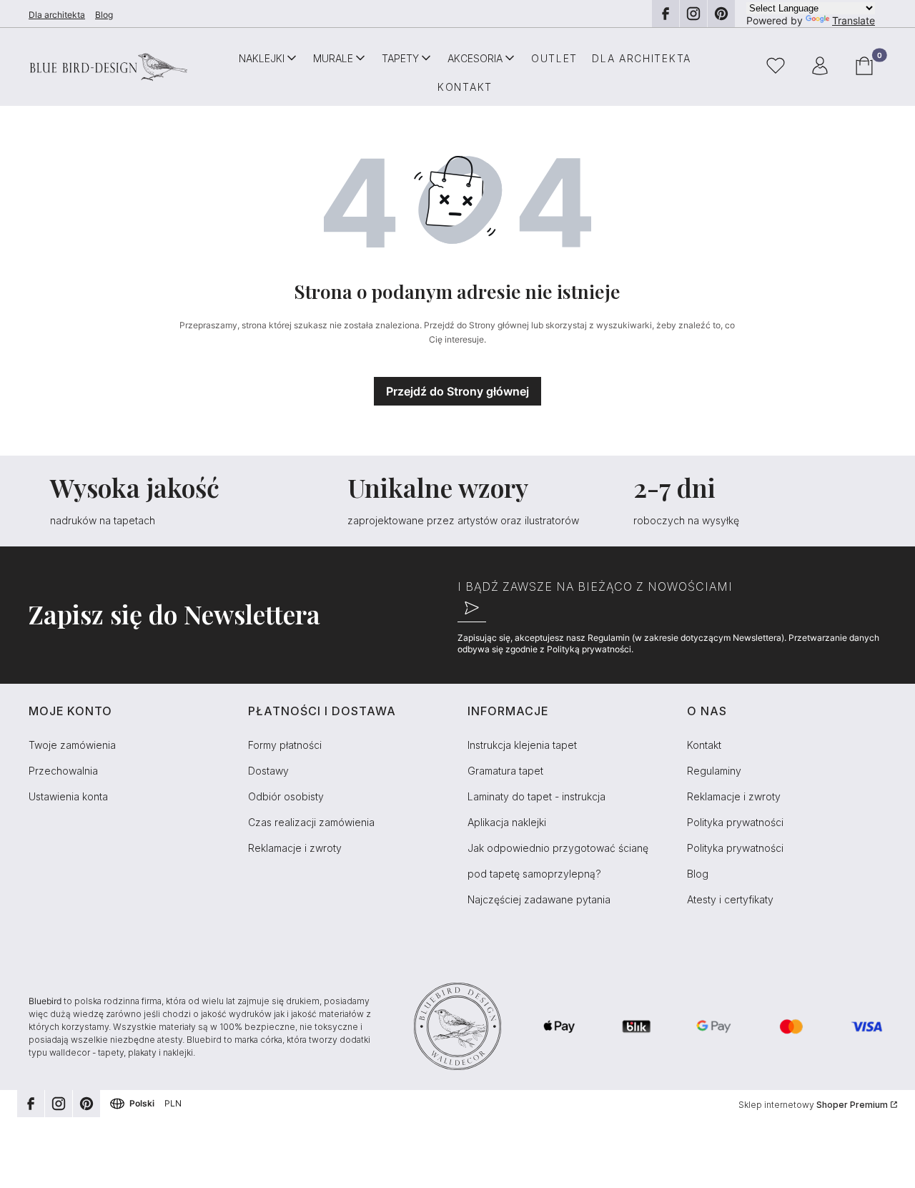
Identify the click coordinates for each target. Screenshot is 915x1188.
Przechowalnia (63, 771)
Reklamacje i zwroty (295, 848)
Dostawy (268, 771)
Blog (104, 14)
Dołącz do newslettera (472, 608)
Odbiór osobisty (286, 796)
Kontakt (704, 745)
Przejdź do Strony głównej (457, 391)
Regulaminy (714, 771)
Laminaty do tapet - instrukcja (536, 796)
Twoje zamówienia (72, 745)
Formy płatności (285, 745)
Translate (853, 20)
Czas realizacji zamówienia (311, 822)
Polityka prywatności (735, 822)
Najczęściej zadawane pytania (539, 899)
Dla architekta (57, 14)
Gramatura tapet (505, 771)
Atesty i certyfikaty (730, 899)
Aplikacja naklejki (507, 822)
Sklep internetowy (813, 1104)
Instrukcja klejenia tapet (522, 745)
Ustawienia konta (68, 796)
